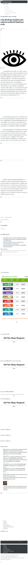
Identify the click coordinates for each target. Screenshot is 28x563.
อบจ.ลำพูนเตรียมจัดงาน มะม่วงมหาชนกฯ (10, 243)
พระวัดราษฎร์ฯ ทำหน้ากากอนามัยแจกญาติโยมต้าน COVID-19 (14, 237)
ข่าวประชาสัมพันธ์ (9, 11)
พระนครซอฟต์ (20, 541)
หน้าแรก (7, 6)
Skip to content (5, 3)
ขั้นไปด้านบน (3, 542)
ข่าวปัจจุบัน (7, 9)
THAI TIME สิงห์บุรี (4, 16)
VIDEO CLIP (7, 14)
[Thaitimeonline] (6, 2)
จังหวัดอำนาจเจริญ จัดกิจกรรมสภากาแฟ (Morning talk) (13, 242)
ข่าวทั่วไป (7, 7)
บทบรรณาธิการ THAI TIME (10, 12)
